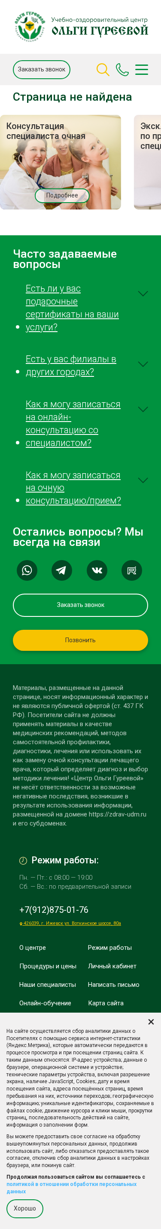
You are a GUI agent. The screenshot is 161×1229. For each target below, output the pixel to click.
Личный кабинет (112, 966)
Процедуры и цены (47, 966)
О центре (32, 948)
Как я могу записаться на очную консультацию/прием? (73, 488)
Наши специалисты (47, 985)
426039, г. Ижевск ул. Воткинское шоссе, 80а (71, 923)
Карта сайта (106, 1003)
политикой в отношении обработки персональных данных (71, 1188)
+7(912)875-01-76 (53, 910)
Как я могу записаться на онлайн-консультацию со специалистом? (73, 423)
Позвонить (80, 640)
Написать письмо (114, 985)
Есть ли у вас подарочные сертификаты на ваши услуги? (72, 308)
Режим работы (110, 948)
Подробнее (62, 195)
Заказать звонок (41, 69)
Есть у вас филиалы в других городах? (71, 365)
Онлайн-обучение (45, 1003)
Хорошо (25, 1208)
